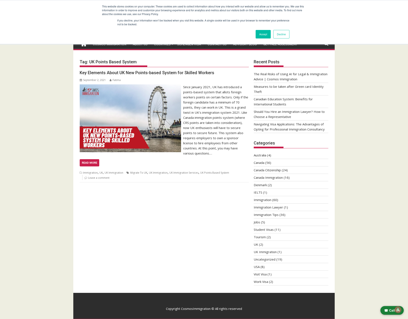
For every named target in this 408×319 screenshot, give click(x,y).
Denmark (260, 185)
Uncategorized (264, 259)
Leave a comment (98, 178)
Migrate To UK (138, 172)
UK (101, 172)
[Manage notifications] (398, 309)
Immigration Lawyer (268, 207)
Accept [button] (263, 34)
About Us (140, 44)
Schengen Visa (189, 44)
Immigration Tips (266, 215)
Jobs (257, 222)
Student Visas (264, 229)
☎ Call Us (392, 310)
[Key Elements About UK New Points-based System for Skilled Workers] (130, 87)
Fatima (117, 80)
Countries (162, 44)
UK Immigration (114, 172)
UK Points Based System (214, 172)
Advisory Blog (245, 44)
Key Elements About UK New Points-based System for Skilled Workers (147, 72)
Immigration (90, 172)
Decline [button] (281, 34)
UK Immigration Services (183, 172)
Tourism (260, 237)
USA (257, 267)
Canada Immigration (268, 177)
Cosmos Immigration (109, 44)
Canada (259, 162)
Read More (89, 162)
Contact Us (217, 44)
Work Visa (261, 281)
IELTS (258, 192)
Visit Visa (260, 274)
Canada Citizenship (267, 170)
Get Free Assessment (280, 44)
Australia (260, 155)
